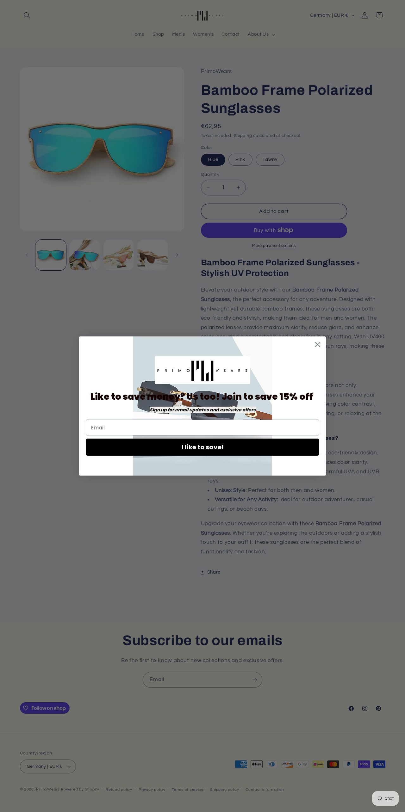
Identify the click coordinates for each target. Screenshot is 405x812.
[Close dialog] (317, 344)
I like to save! (203, 447)
